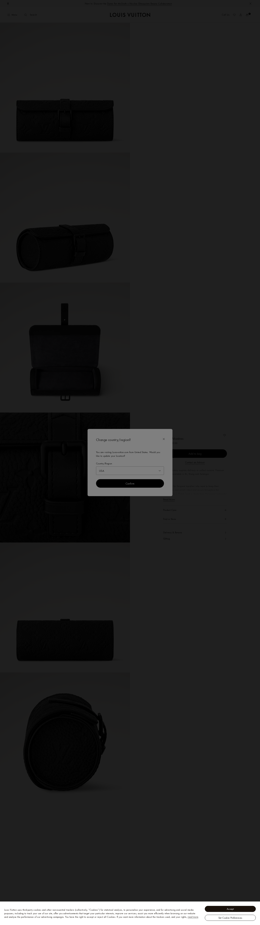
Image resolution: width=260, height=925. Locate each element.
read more (193, 916)
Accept (230, 908)
